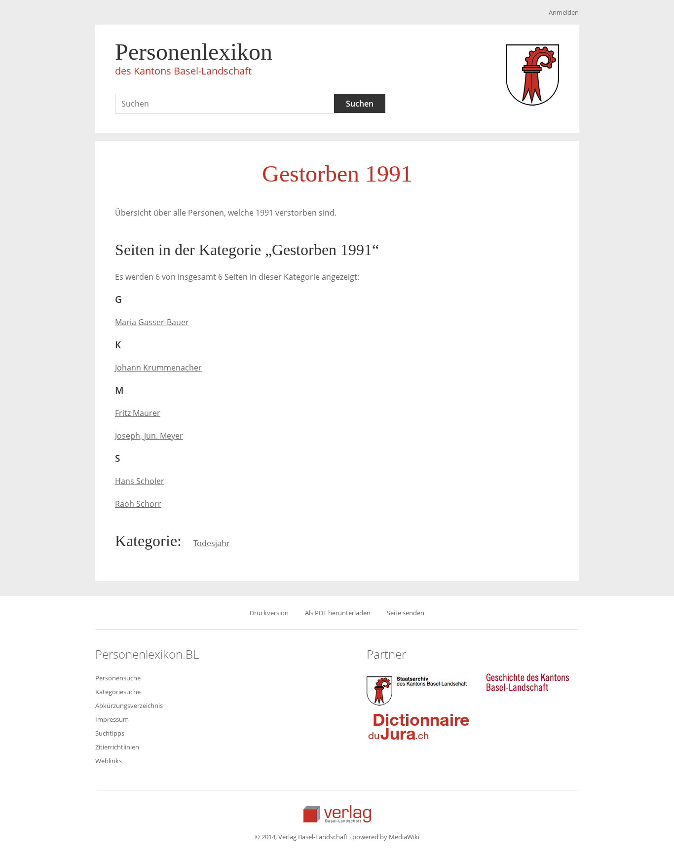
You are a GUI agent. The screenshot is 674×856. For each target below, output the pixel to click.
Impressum (112, 719)
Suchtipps (109, 733)
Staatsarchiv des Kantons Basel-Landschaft (419, 689)
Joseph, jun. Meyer (149, 435)
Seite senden (405, 612)
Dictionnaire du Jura (419, 726)
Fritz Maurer (137, 413)
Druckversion (269, 612)
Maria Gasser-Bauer (152, 322)
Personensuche (118, 677)
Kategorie (146, 541)
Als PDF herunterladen (338, 612)
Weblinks (108, 760)
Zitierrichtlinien (117, 747)
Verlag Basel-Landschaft (337, 813)
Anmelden (564, 12)
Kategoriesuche (118, 691)
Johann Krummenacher (158, 367)
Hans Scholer (139, 481)
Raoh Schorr (138, 503)
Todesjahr (211, 543)
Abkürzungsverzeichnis (129, 705)
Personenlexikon (193, 57)
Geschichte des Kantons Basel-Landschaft (527, 682)
